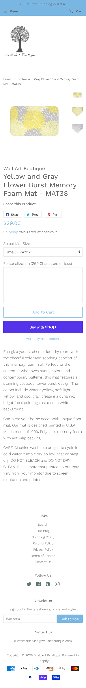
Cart (79, 11)
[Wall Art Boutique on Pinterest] (47, 585)
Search (43, 525)
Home (7, 79)
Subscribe (69, 619)
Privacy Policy (43, 550)
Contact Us (43, 562)
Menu (13, 11)
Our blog (43, 531)
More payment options (43, 339)
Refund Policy (43, 543)
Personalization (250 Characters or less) (37, 263)
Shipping (10, 232)
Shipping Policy (43, 537)
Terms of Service (43, 556)
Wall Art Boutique (47, 655)
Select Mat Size (16, 243)
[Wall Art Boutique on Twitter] (29, 585)
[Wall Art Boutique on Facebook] (38, 585)
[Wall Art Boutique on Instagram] (57, 585)
